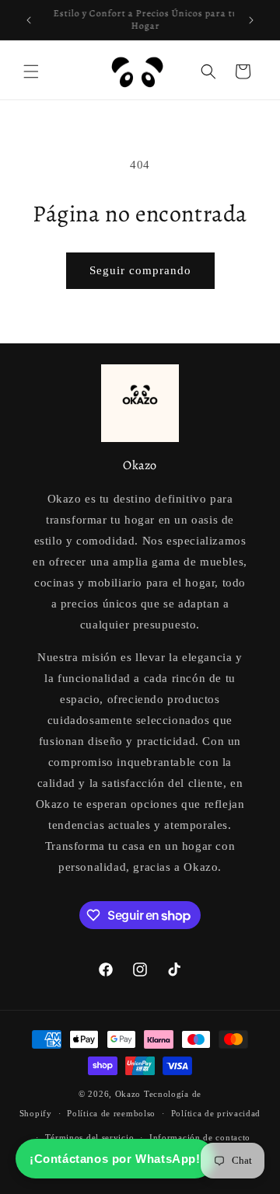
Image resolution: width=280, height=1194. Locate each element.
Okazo (128, 1093)
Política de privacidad (216, 1113)
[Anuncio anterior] (29, 20)
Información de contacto (199, 1137)
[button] (31, 71)
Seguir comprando (140, 270)
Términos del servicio (90, 1137)
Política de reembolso (111, 1113)
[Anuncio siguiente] (251, 20)
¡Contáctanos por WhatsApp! (115, 1158)
